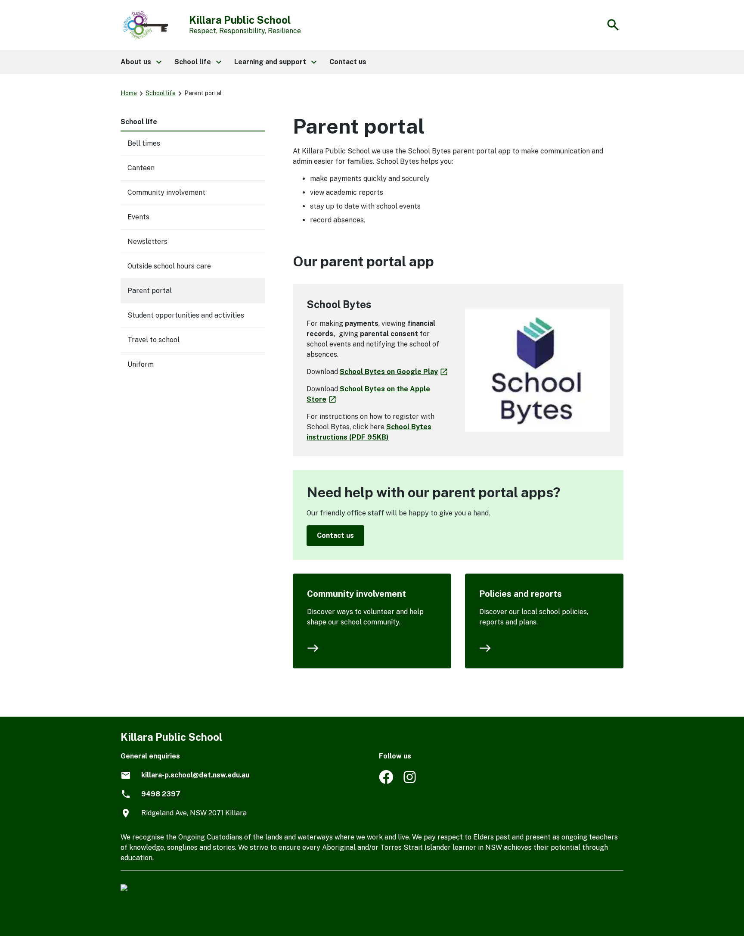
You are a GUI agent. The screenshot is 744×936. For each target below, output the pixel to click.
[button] (140, 62)
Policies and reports (520, 594)
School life (161, 93)
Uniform (140, 364)
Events (138, 217)
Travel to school (153, 340)
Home (129, 93)
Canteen (141, 168)
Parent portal (149, 291)
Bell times (143, 143)
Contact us (335, 535)
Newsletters (147, 241)
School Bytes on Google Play (394, 372)
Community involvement (356, 594)
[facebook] (386, 781)
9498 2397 (160, 794)
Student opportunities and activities (185, 315)
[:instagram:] (410, 781)
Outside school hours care (169, 266)
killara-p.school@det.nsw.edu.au (195, 775)
